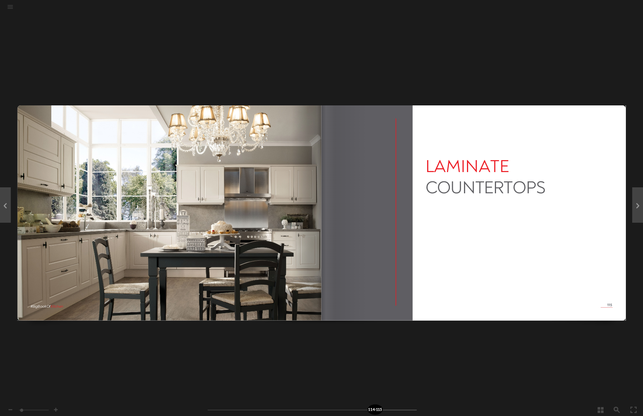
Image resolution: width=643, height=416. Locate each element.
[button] (10, 7)
